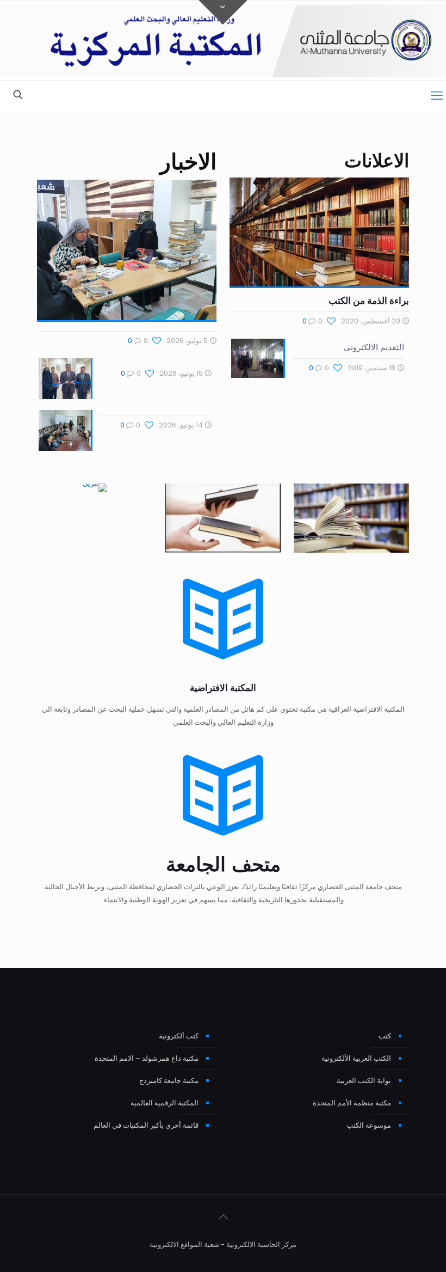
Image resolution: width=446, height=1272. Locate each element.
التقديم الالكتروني (374, 347)
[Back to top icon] (223, 1217)
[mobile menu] (437, 96)
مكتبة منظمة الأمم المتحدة (352, 1103)
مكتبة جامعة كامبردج (169, 1080)
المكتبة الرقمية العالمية (165, 1103)
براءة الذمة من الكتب (369, 300)
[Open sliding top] (223, 12)
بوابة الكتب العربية (364, 1080)
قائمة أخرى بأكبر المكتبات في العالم (146, 1125)
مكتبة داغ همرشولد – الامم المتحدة (147, 1058)
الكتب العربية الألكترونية (356, 1058)
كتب (385, 1036)
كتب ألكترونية (179, 1036)
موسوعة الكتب (368, 1125)
